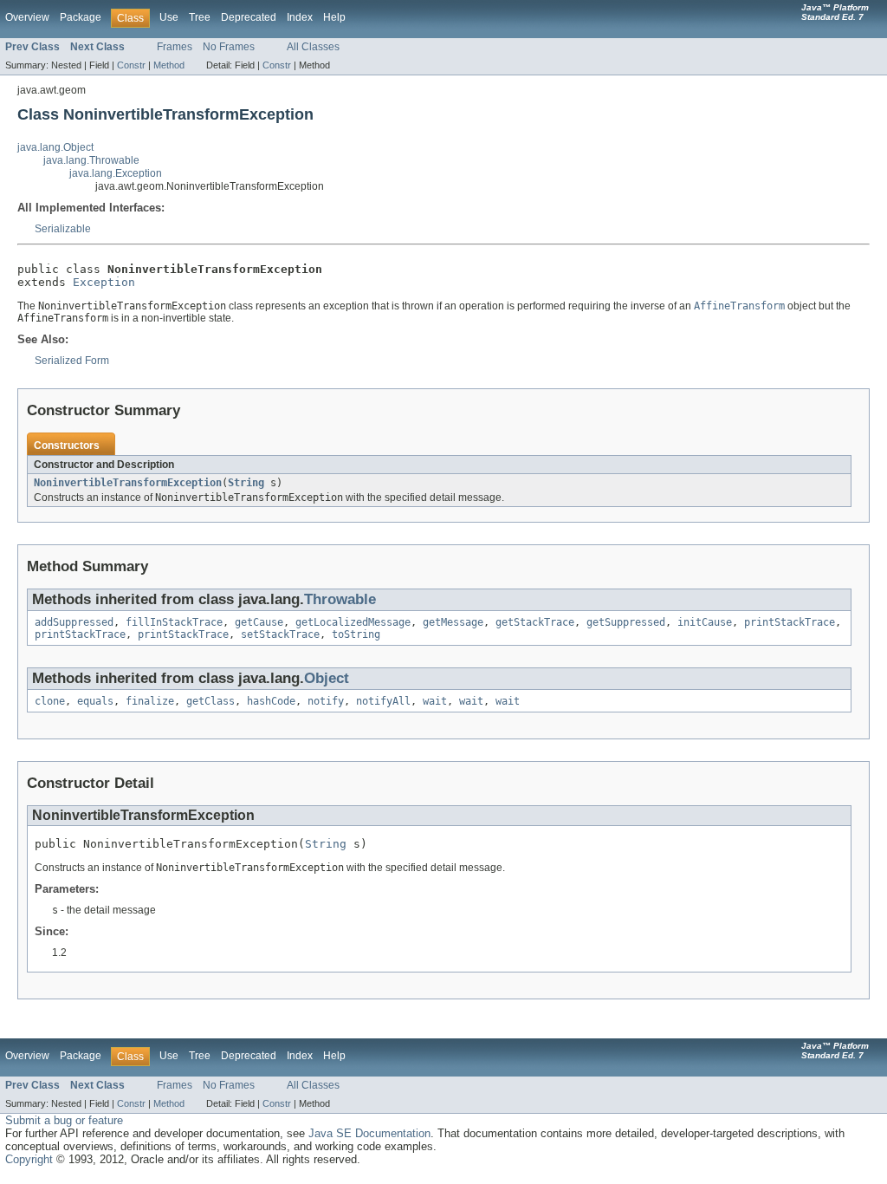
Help (334, 17)
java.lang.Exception (115, 173)
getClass (210, 701)
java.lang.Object (55, 147)
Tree (199, 17)
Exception (104, 282)
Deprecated (248, 17)
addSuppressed (74, 622)
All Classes (313, 47)
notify (326, 701)
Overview (27, 17)
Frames (174, 47)
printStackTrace (789, 622)
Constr (131, 65)
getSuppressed (625, 622)
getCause (259, 622)
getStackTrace (534, 622)
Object (326, 678)
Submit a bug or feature (64, 1120)
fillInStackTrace (174, 622)
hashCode (271, 701)
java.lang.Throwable (91, 160)
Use (168, 17)
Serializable (63, 229)
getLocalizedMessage (353, 622)
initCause (704, 622)
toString (356, 634)
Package (80, 17)
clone (50, 701)
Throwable (340, 599)
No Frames (229, 47)
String (246, 483)
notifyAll (383, 701)
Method (169, 65)
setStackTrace (280, 634)
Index (300, 17)
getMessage (453, 622)
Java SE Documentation (369, 1133)
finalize (150, 701)
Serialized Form (72, 361)
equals (95, 701)
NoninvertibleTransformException (128, 483)
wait (435, 701)
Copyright (29, 1159)
